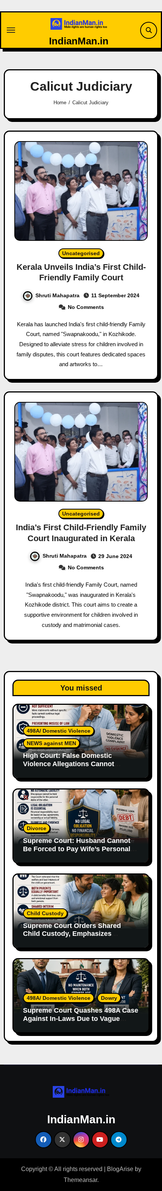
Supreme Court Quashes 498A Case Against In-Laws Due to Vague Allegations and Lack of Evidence (80, 1018)
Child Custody (45, 913)
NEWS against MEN (51, 743)
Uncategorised (81, 253)
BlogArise (120, 1169)
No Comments (86, 307)
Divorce (36, 828)
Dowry (109, 998)
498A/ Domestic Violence (58, 731)
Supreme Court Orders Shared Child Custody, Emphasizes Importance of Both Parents (72, 934)
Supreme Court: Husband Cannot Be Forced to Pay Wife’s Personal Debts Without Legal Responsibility (80, 849)
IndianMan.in (79, 41)
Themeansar (80, 1180)
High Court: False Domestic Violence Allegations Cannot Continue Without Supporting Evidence (70, 768)
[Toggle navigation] (11, 30)
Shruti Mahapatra (57, 295)
